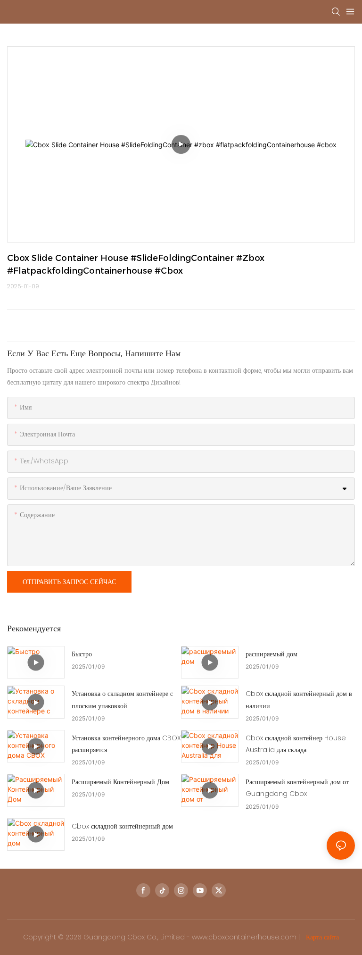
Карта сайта (321, 937)
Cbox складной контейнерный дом (122, 826)
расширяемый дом (271, 654)
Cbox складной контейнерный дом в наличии (299, 699)
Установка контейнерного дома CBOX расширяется (126, 743)
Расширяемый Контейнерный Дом (120, 782)
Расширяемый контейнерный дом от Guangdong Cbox (297, 787)
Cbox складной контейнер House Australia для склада (296, 743)
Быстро (82, 654)
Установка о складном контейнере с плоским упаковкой (122, 699)
